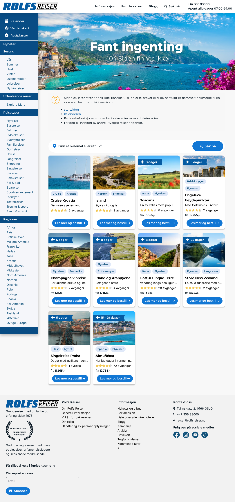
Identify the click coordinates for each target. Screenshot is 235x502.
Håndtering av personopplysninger (86, 426)
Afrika (11, 227)
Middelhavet (15, 265)
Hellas (11, 251)
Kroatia (12, 261)
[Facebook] (176, 435)
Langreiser (14, 159)
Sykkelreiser (15, 135)
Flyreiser (12, 121)
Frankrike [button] (76, 271)
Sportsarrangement (20, 192)
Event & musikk (17, 211)
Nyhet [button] (68, 349)
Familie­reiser (15, 144)
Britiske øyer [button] (195, 181)
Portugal (12, 294)
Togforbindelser (129, 439)
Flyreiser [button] (118, 193)
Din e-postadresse (19, 473)
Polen (10, 289)
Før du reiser (132, 6)
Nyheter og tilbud (130, 408)
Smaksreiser (15, 178)
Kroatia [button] (71, 193)
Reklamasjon (126, 413)
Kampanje (124, 426)
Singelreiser (15, 168)
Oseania (12, 284)
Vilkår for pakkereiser (77, 417)
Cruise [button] (57, 193)
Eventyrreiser (16, 140)
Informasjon (105, 6)
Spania (11, 299)
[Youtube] (195, 435)
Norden (12, 280)
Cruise (11, 154)
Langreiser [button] (211, 271)
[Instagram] (186, 435)
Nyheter (9, 44)
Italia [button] (145, 193)
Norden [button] (102, 193)
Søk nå (210, 146)
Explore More (16, 104)
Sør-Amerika (15, 304)
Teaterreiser (15, 202)
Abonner (20, 491)
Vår (9, 59)
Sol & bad (13, 183)
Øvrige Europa (17, 323)
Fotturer (12, 130)
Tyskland (13, 313)
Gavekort (124, 435)
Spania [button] (102, 349)
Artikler (122, 430)
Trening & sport (17, 206)
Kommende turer (129, 444)
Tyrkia (11, 308)
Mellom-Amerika (18, 242)
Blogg (154, 6)
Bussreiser (14, 125)
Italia (10, 256)
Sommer (12, 64)
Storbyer (13, 197)
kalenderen (72, 114)
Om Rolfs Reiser (73, 408)
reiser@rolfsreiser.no (191, 420)
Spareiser (13, 187)
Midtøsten (13, 270)
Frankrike (13, 246)
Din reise (68, 421)
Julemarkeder (16, 79)
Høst (10, 69)
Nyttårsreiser (15, 88)
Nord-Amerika (16, 275)
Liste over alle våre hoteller (136, 417)
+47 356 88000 (188, 414)
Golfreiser (13, 149)
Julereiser (13, 83)
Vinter (11, 74)
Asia (9, 232)
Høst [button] (56, 349)
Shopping (13, 163)
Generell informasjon (76, 413)
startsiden (71, 109)
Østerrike (13, 318)
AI (119, 448)
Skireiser (13, 173)
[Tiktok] (204, 435)
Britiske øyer (15, 237)
